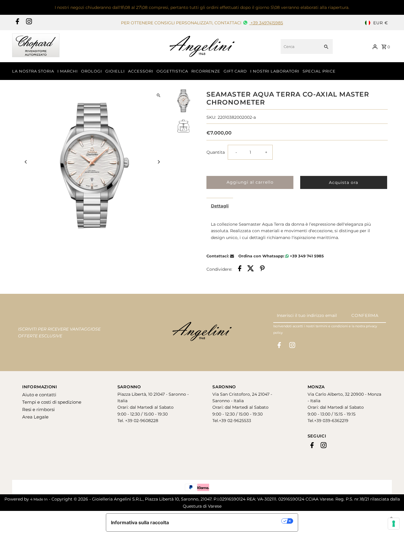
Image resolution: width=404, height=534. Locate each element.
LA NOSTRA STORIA (33, 71)
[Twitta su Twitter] (250, 269)
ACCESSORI (140, 71)
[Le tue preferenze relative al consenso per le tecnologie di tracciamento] (393, 523)
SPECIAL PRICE (319, 71)
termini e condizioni (332, 326)
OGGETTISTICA (172, 71)
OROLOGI (91, 71)
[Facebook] (16, 23)
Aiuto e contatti (39, 394)
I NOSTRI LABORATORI (274, 71)
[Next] (158, 162)
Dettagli (220, 206)
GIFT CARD (235, 71)
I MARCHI (67, 71)
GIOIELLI (115, 71)
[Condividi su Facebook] (239, 269)
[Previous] (26, 162)
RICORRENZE (205, 71)
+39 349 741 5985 (306, 256)
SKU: (211, 117)
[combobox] (299, 46)
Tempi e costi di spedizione (51, 402)
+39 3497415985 (266, 22)
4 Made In (39, 499)
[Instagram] (28, 23)
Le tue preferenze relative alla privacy (228, 521)
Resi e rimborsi (38, 409)
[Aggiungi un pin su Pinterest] (262, 269)
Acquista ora (343, 182)
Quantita (215, 152)
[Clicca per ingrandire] (158, 95)
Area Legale (35, 417)
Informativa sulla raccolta (140, 522)
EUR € (380, 22)
